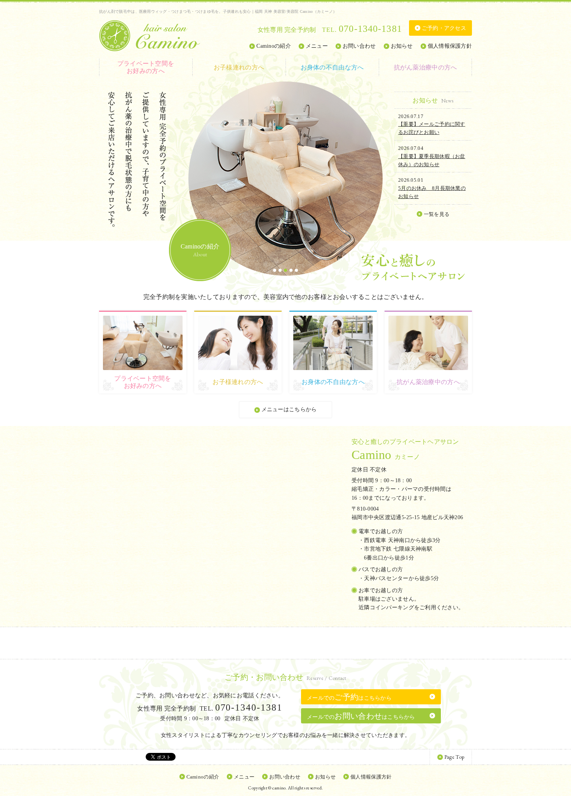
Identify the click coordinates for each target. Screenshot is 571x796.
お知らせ (402, 46)
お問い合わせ (359, 46)
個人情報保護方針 (450, 46)
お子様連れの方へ (239, 67)
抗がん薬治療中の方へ (425, 67)
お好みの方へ (145, 67)
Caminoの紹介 (273, 46)
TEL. (362, 29)
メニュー (317, 46)
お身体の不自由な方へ (332, 67)
